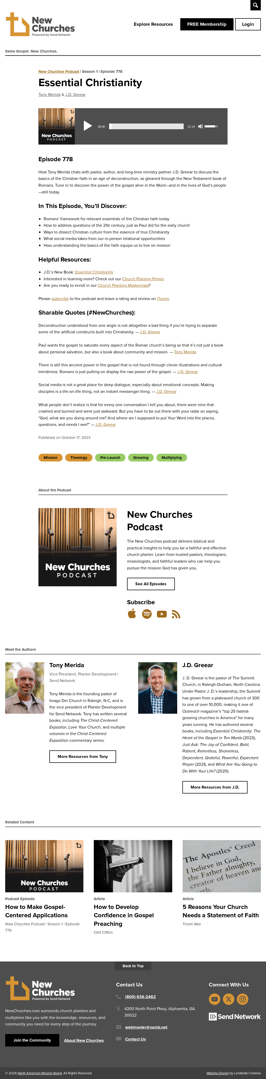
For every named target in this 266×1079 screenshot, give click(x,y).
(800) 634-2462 (140, 997)
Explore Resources (153, 24)
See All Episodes (151, 584)
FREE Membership (207, 24)
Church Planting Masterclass (123, 285)
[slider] (146, 126)
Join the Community (32, 1040)
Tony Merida (49, 94)
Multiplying (172, 457)
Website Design (218, 1073)
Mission (50, 457)
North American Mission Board (40, 1073)
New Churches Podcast (58, 71)
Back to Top (133, 966)
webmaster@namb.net (146, 1027)
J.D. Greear (75, 94)
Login (248, 24)
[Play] (87, 126)
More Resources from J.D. (215, 787)
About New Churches (84, 1040)
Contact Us (135, 1039)
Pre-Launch (110, 457)
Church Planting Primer (143, 279)
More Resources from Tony (83, 756)
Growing (141, 457)
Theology (78, 457)
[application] (151, 126)
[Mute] (200, 126)
